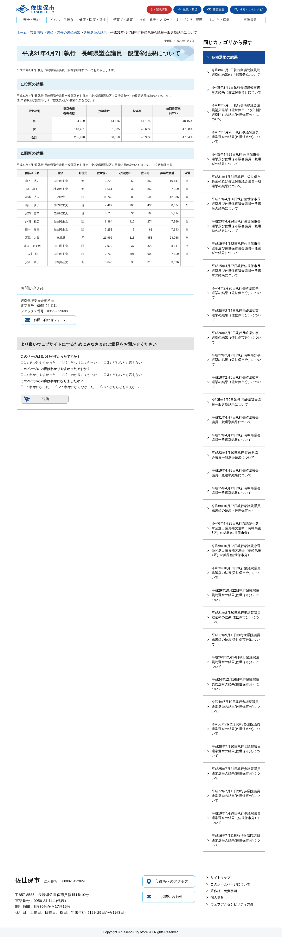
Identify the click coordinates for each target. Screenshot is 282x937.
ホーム (22, 32)
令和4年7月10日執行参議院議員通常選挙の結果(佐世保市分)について (236, 706)
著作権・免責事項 (224, 891)
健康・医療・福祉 (92, 19)
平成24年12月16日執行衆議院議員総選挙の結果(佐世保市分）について (235, 684)
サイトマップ (220, 877)
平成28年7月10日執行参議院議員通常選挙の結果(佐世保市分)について (236, 751)
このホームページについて (230, 884)
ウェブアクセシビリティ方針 (232, 904)
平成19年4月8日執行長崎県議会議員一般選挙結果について (235, 473)
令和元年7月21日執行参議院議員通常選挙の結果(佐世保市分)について (236, 729)
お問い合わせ (172, 897)
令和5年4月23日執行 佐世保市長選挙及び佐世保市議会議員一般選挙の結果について (236, 159)
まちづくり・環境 (189, 19)
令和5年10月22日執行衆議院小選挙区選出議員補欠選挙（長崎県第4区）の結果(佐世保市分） (236, 550)
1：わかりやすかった (40, 375)
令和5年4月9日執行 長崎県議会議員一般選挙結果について (236, 402)
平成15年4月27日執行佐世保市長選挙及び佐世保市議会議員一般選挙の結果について (236, 270)
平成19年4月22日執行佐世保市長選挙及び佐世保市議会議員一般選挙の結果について (236, 248)
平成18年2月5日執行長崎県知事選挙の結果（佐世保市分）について (236, 382)
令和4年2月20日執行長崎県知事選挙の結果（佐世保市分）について (236, 293)
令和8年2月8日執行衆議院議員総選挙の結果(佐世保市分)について (236, 72)
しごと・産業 (220, 19)
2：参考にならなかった (76, 387)
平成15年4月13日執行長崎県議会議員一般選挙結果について (236, 490)
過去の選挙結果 (68, 32)
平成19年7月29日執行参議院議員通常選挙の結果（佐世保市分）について (236, 818)
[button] (159, 10)
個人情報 (217, 897)
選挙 (50, 32)
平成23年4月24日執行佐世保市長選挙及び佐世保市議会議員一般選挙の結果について (236, 226)
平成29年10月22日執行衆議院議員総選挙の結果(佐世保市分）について (235, 595)
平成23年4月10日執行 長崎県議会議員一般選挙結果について (235, 455)
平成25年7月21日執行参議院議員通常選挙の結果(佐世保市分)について (236, 773)
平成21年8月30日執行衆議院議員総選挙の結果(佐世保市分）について (236, 617)
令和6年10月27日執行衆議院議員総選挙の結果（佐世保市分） (236, 508)
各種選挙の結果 (95, 32)
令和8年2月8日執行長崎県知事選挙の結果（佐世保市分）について (236, 90)
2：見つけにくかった (81, 362)
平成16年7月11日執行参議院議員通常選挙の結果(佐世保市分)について (236, 840)
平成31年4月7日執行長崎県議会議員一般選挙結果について (235, 420)
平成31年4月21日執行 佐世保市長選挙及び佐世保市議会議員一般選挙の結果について (236, 181)
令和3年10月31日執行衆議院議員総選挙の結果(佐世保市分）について (236, 572)
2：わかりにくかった (81, 375)
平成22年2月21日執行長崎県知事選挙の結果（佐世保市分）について (236, 359)
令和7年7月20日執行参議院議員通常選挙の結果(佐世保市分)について (236, 137)
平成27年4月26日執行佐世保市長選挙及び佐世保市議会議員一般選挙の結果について (236, 203)
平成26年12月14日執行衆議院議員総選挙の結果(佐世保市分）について (235, 662)
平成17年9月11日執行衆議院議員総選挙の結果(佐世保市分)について (236, 639)
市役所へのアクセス (171, 881)
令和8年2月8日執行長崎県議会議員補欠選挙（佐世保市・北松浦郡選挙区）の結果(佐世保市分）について (236, 112)
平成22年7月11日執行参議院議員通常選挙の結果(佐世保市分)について (236, 795)
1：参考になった (36, 387)
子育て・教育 (123, 19)
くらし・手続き (61, 19)
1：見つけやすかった (40, 362)
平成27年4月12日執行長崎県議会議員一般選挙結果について (236, 437)
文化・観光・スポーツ (156, 19)
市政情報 (250, 19)
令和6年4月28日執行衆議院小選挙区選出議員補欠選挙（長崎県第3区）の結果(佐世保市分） (236, 528)
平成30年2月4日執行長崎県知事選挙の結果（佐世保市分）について (236, 315)
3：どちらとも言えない (124, 362)
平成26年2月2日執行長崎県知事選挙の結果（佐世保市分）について (236, 337)
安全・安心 (31, 19)
